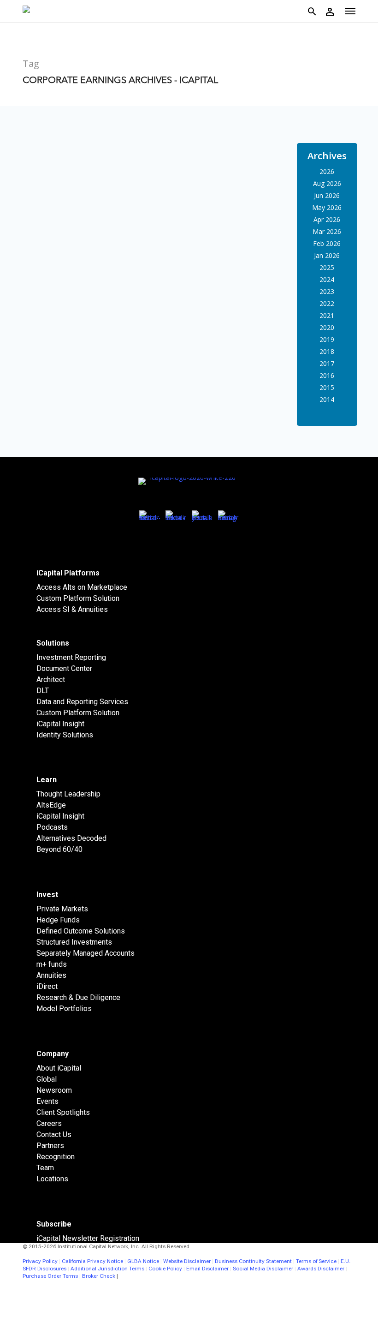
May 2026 (327, 207)
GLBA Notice (143, 1261)
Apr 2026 (326, 219)
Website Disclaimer (187, 1261)
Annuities (51, 975)
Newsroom (54, 1090)
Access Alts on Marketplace (81, 587)
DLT (42, 690)
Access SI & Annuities (72, 609)
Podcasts (52, 827)
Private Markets (62, 908)
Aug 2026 (327, 183)
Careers (49, 1123)
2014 (326, 399)
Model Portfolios (64, 1008)
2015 (326, 387)
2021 (326, 315)
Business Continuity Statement (253, 1261)
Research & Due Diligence (78, 997)
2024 (326, 279)
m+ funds (51, 964)
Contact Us (53, 1134)
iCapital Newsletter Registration (87, 1238)
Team (45, 1167)
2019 (326, 339)
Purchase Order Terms (50, 1276)
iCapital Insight (60, 723)
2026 (326, 171)
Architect (50, 679)
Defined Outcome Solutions (80, 931)
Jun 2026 (327, 195)
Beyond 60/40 (59, 849)
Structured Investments (74, 942)
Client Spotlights (63, 1112)
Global (46, 1079)
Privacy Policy (40, 1261)
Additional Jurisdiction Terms (107, 1268)
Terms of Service (316, 1261)
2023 (326, 291)
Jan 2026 (327, 255)
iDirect (47, 986)
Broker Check (98, 1276)
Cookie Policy (165, 1268)
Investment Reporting (71, 657)
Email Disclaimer (207, 1268)
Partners (50, 1145)
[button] (350, 11)
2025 (326, 267)
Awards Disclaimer (320, 1268)
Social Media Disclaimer (263, 1268)
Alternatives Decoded (71, 838)
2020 (326, 327)
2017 (326, 363)
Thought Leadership (68, 794)
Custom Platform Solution (77, 598)
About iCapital (58, 1068)
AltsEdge (51, 805)
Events (47, 1101)
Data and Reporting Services (82, 701)
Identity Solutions (64, 734)
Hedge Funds (58, 920)
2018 (326, 351)
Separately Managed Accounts (85, 953)
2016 (326, 375)
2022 (326, 303)
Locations (52, 1178)
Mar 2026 (327, 231)
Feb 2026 (327, 243)
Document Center (64, 668)
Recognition (55, 1156)
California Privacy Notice (92, 1261)
